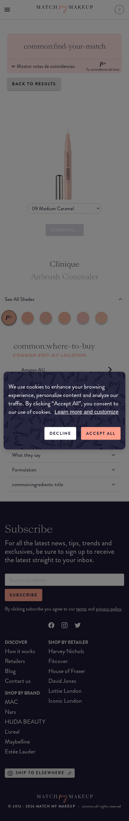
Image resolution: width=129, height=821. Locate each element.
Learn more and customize (86, 412)
